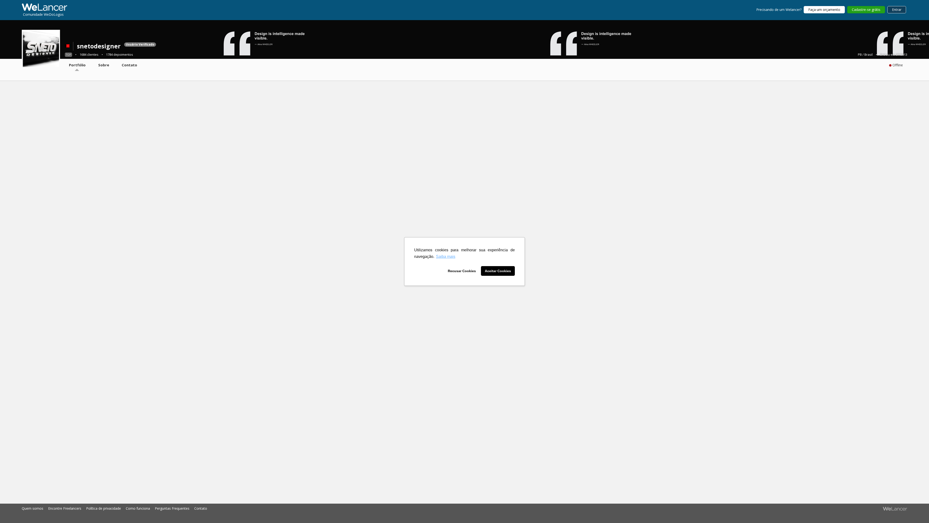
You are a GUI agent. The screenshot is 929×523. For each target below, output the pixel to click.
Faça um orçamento (824, 9)
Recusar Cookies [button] (462, 271)
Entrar (896, 9)
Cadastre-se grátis (866, 9)
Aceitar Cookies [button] (498, 271)
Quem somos (32, 508)
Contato (200, 508)
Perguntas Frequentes (172, 508)
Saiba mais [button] (445, 256)
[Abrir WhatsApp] (12, 510)
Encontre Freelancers (64, 508)
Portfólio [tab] (77, 64)
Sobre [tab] (103, 64)
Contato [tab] (129, 64)
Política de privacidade (103, 508)
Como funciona (138, 508)
